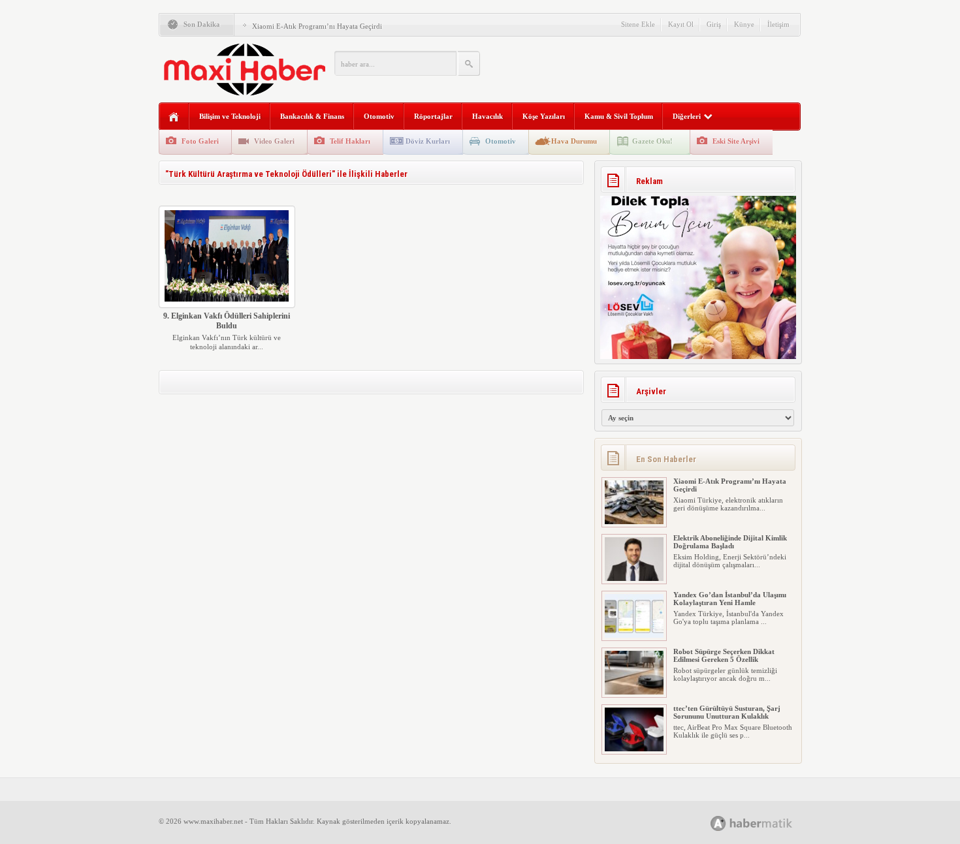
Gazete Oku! (652, 141)
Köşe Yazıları (543, 116)
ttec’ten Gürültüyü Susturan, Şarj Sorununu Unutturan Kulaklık (726, 712)
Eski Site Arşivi (736, 141)
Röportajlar (433, 116)
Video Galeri (274, 141)
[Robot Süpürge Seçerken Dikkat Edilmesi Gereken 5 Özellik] (634, 691)
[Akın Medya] (718, 823)
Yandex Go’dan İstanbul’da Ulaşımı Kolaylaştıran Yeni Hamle (729, 598)
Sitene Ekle (638, 24)
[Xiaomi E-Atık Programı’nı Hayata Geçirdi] (634, 521)
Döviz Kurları (428, 141)
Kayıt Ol (681, 24)
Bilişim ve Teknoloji (230, 116)
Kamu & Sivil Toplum (618, 116)
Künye (744, 24)
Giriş (714, 24)
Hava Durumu (574, 141)
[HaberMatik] (765, 822)
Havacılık (487, 116)
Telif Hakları (350, 141)
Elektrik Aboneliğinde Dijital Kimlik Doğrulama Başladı (730, 542)
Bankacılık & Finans (312, 116)
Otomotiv (379, 116)
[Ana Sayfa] (174, 117)
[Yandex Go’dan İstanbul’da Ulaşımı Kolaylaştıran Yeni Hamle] (634, 635)
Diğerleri (687, 116)
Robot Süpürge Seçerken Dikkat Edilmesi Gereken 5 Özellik (724, 655)
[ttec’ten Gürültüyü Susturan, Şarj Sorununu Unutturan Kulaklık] (634, 748)
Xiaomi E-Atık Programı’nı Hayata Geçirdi (317, 26)
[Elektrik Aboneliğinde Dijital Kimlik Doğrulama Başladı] (634, 578)
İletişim (778, 24)
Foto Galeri (200, 141)
